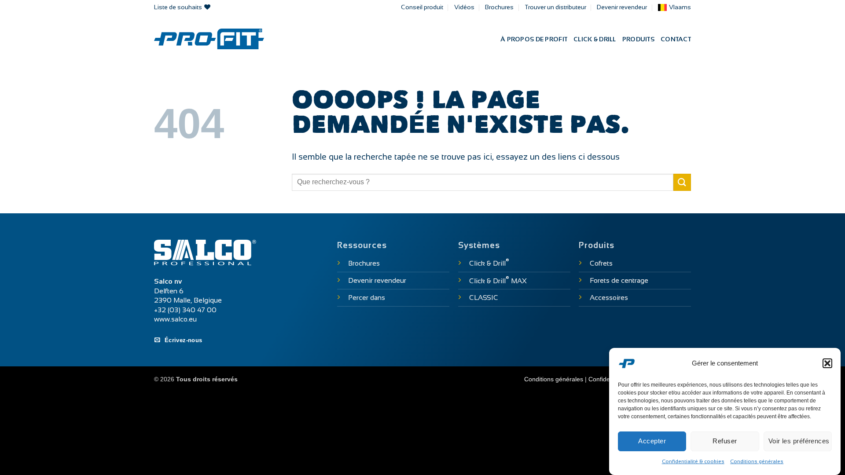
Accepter (652, 441)
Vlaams (680, 7)
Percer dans (366, 297)
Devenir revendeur (622, 7)
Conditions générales (756, 461)
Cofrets (601, 263)
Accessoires (609, 297)
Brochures (499, 7)
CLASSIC (483, 297)
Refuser (725, 441)
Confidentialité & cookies (693, 461)
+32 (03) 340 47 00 (185, 310)
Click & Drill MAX (498, 281)
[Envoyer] (682, 182)
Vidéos (464, 7)
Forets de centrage (619, 280)
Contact (676, 39)
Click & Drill (594, 39)
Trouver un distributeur (555, 7)
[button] (827, 363)
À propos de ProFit (533, 39)
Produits (638, 39)
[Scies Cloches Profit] (209, 39)
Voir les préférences (799, 441)
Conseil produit (422, 7)
